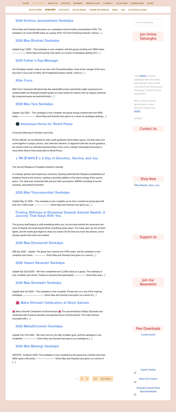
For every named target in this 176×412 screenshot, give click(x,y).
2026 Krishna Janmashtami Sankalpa (44, 20)
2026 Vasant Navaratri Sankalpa (40, 262)
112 (95, 379)
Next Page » (106, 379)
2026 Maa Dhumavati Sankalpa (39, 242)
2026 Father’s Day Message (37, 60)
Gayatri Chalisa (148, 370)
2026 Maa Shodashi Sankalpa (38, 282)
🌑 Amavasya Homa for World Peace (44, 123)
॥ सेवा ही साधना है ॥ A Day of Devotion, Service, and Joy (57, 158)
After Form (24, 80)
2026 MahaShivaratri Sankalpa (39, 326)
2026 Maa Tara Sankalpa (34, 103)
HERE (143, 76)
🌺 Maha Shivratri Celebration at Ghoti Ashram (52, 302)
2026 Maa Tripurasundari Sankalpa (42, 192)
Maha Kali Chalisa (148, 379)
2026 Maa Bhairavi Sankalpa (37, 40)
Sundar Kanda (148, 334)
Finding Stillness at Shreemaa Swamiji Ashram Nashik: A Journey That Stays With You (60, 214)
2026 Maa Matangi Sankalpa (37, 346)
